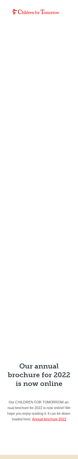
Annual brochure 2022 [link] (49, 419)
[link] (36, 12)
